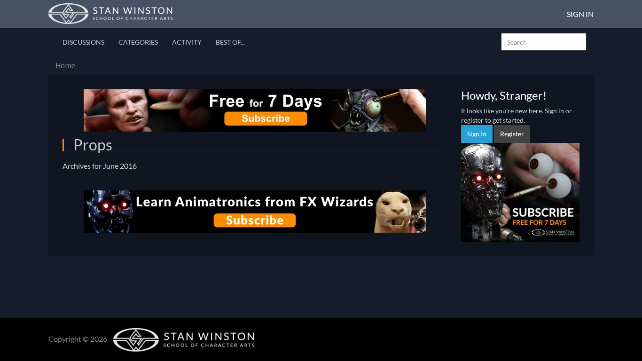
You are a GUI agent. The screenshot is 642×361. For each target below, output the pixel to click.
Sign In (580, 13)
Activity (187, 42)
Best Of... (230, 42)
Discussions (83, 42)
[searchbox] (544, 42)
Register (512, 134)
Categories (138, 42)
